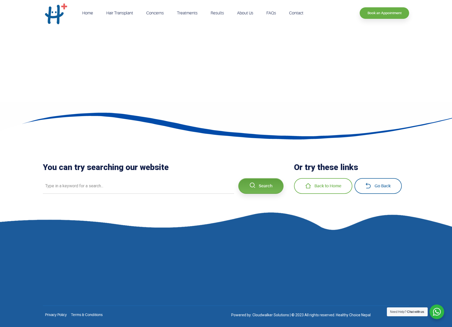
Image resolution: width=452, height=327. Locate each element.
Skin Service (262, 264)
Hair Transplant (119, 13)
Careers (174, 280)
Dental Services (264, 296)
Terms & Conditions (87, 315)
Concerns (155, 13)
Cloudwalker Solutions (270, 315)
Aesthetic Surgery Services (273, 272)
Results (217, 13)
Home (87, 13)
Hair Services (262, 256)
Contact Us (177, 288)
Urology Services (266, 288)
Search (266, 186)
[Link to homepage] (56, 13)
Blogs (173, 272)
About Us (245, 13)
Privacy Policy (56, 315)
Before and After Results (187, 264)
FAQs (271, 13)
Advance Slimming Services (274, 280)
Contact (296, 13)
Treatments (187, 13)
